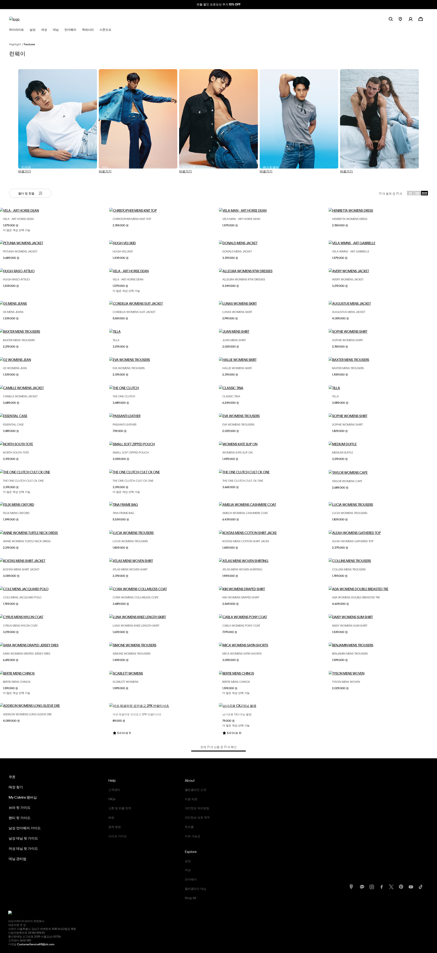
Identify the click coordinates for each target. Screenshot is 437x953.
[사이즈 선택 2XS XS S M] (163, 705)
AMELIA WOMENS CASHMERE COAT (245, 513)
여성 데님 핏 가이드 (23, 848)
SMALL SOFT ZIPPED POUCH (131, 452)
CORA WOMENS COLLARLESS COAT (135, 597)
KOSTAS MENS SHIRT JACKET (21, 569)
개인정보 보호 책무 (197, 817)
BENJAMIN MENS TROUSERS (350, 653)
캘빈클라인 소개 (195, 790)
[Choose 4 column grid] (424, 193)
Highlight (15, 44)
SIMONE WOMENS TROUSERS (131, 653)
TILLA (116, 340)
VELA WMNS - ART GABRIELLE (350, 251)
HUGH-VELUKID (123, 251)
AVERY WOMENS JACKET (347, 279)
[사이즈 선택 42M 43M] (163, 242)
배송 (111, 817)
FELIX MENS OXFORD (16, 513)
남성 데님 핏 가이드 (23, 838)
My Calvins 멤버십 (23, 797)
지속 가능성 (192, 836)
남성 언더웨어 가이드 (25, 828)
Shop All (190, 898)
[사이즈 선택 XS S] (273, 645)
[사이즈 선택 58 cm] (273, 705)
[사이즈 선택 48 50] (273, 242)
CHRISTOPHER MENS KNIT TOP (132, 219)
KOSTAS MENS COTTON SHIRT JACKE (245, 541)
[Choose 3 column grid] (417, 193)
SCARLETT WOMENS (125, 681)
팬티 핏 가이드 (19, 817)
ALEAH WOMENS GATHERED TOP (352, 541)
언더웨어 (191, 879)
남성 (188, 861)
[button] (413, 18)
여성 (188, 870)
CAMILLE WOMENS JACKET (20, 396)
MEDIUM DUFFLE (342, 452)
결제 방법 (114, 827)
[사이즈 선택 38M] (273, 443)
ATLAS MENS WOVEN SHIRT (130, 569)
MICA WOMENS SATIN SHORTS (242, 653)
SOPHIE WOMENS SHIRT (347, 340)
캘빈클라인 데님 (195, 888)
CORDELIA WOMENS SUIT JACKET (134, 312)
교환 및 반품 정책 (119, 808)
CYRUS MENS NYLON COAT (20, 625)
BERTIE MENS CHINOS (16, 681)
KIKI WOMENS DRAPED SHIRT (240, 597)
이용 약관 (191, 799)
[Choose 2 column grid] (410, 193)
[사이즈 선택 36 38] (163, 588)
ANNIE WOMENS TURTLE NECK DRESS (27, 541)
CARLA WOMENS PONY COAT (241, 625)
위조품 (189, 827)
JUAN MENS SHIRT (234, 340)
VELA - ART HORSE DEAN (18, 219)
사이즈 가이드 (117, 836)
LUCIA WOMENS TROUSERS (349, 513)
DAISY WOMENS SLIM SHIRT (349, 625)
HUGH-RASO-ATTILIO (16, 279)
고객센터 (114, 790)
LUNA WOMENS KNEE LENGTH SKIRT (136, 625)
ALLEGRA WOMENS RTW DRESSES (243, 279)
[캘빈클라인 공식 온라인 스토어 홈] (14, 19)
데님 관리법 (17, 858)
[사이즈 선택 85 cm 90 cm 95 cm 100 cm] (163, 415)
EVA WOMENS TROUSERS (129, 368)
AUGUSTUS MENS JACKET (348, 312)
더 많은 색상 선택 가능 (16, 230)
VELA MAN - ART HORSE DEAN (241, 219)
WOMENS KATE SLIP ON (237, 452)
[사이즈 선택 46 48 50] (273, 673)
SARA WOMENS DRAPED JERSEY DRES (26, 653)
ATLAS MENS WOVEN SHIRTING (242, 569)
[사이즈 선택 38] (273, 270)
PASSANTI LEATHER (124, 424)
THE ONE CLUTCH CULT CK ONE (23, 480)
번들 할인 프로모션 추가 (212, 4)
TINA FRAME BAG (123, 513)
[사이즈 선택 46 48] (273, 532)
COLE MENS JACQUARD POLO (22, 597)
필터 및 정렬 (26, 193)
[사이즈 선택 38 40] (163, 303)
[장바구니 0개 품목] (420, 18)
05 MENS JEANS (13, 312)
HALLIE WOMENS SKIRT (237, 368)
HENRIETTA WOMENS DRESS (349, 219)
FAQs (111, 799)
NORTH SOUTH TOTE (16, 452)
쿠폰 (12, 776)
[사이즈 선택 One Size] (163, 331)
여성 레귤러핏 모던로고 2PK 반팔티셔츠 (137, 714)
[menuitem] (404, 18)
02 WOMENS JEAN (15, 368)
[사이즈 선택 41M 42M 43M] (273, 210)
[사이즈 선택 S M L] (163, 210)
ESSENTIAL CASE (13, 424)
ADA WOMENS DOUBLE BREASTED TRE (356, 597)
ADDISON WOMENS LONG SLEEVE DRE (27, 714)
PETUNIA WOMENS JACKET (20, 251)
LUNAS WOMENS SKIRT (237, 312)
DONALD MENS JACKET (237, 251)
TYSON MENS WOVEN (346, 681)
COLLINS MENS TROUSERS (349, 569)
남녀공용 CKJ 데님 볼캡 (237, 714)
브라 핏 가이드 (19, 807)
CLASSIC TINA (231, 396)
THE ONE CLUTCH (124, 396)
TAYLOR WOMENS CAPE (347, 481)
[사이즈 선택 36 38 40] (163, 532)
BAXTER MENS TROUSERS (19, 340)
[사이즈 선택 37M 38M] (163, 270)
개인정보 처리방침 (197, 808)
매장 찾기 (16, 787)
